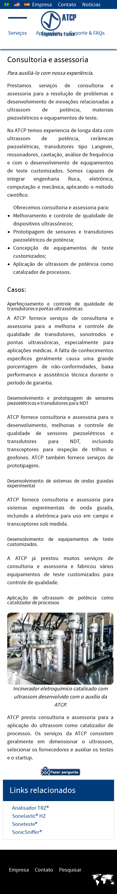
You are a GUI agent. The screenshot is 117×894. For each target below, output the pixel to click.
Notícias (91, 4)
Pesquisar (70, 869)
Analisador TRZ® (30, 808)
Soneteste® (25, 824)
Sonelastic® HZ (29, 816)
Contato (67, 4)
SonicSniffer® (27, 832)
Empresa (42, 4)
